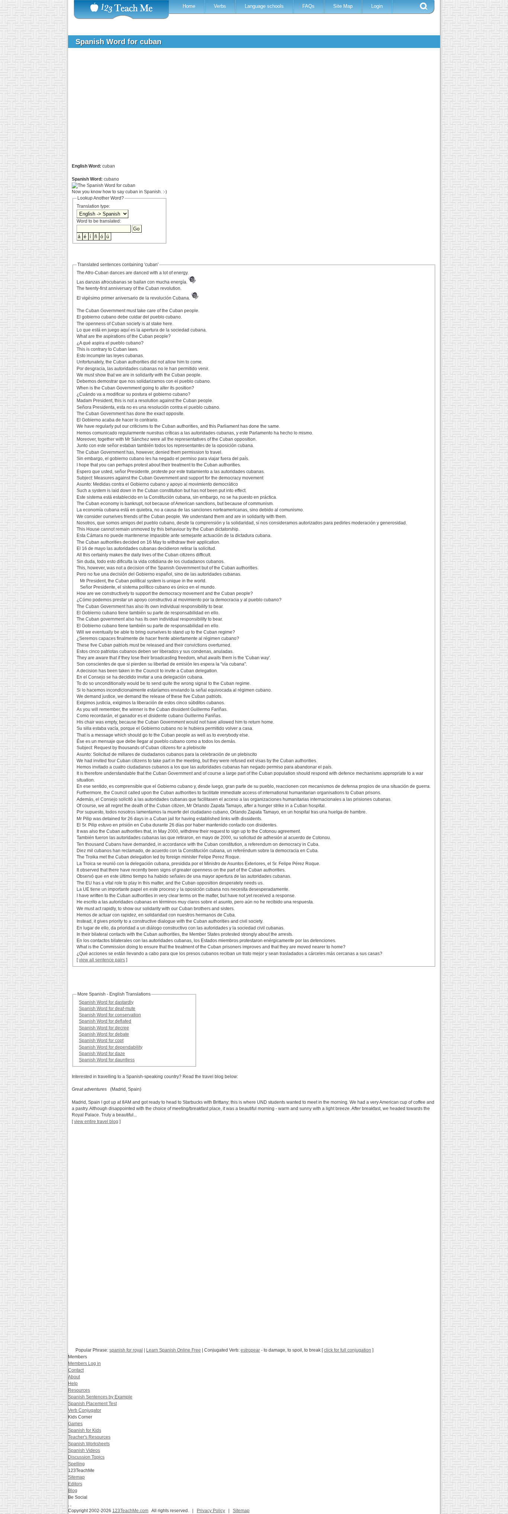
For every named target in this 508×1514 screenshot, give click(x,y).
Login (377, 6)
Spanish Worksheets (89, 1443)
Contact (76, 1370)
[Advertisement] (248, 109)
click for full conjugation (347, 1350)
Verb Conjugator (84, 1410)
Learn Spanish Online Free (173, 1350)
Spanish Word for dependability (110, 1047)
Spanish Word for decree (104, 1028)
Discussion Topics (86, 1457)
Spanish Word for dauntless (107, 1059)
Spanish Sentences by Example (100, 1397)
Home (189, 6)
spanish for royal (126, 1350)
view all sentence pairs (102, 960)
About (74, 1376)
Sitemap (76, 1477)
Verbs (220, 6)
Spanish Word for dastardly (106, 1002)
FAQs (308, 6)
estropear (250, 1350)
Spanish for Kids (84, 1430)
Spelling (76, 1463)
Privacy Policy (211, 1510)
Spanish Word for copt (101, 1040)
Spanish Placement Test (92, 1403)
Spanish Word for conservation (110, 1015)
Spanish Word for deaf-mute (107, 1008)
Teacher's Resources (89, 1437)
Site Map (343, 6)
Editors (75, 1483)
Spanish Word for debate (104, 1034)
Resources (79, 1390)
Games (75, 1423)
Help (73, 1383)
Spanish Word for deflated (105, 1021)
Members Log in (84, 1363)
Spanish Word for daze (102, 1053)
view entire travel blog (96, 1121)
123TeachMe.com (130, 1510)
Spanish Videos (84, 1450)
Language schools (264, 6)
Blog (72, 1490)
